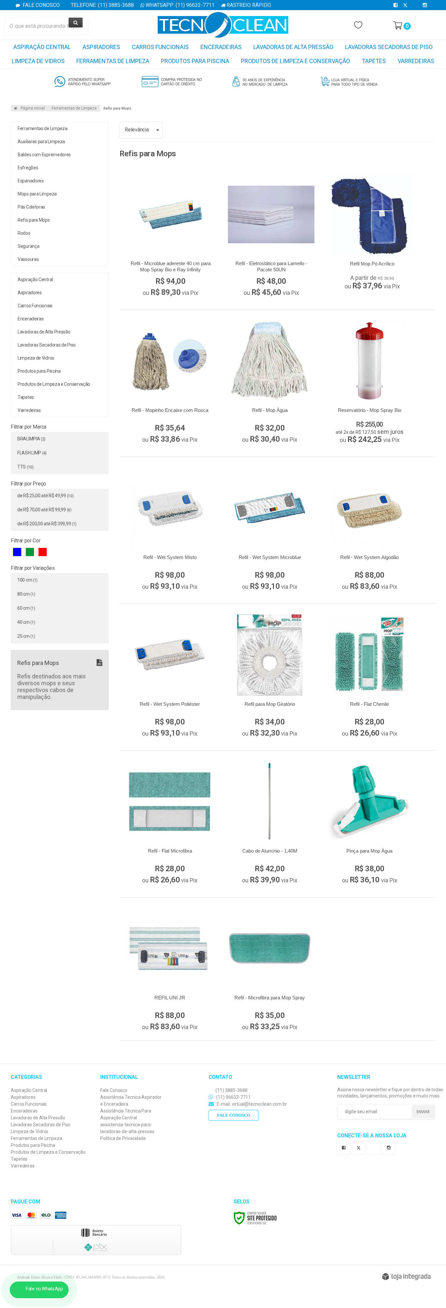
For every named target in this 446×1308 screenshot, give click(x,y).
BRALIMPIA (31, 438)
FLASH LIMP (32, 452)
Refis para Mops (34, 220)
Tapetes (19, 1159)
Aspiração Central (29, 1090)
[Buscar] (76, 22)
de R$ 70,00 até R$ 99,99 (44, 509)
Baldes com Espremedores (44, 154)
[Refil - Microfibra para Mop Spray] (270, 970)
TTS (25, 466)
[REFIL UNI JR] (170, 970)
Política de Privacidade (123, 1138)
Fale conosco (233, 1115)
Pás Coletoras (31, 207)
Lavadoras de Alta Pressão (38, 1117)
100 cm (27, 580)
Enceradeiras (24, 1110)
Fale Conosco (40, 5)
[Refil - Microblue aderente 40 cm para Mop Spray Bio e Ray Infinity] (170, 236)
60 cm (26, 608)
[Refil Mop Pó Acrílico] (372, 233)
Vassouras (28, 259)
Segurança (28, 246)
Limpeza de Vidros (29, 1131)
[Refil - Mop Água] (270, 383)
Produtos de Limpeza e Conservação (48, 1152)
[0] (397, 25)
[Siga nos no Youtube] (416, 5)
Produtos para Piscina (33, 1145)
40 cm (26, 622)
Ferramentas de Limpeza (74, 108)
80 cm (26, 594)
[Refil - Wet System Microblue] (270, 530)
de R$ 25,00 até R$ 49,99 (45, 495)
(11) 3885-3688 (231, 1090)
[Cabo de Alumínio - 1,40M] (270, 823)
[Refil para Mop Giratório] (270, 677)
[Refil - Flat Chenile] (370, 677)
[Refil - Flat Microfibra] (170, 823)
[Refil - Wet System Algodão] (370, 530)
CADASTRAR (415, 1112)
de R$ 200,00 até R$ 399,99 (46, 523)
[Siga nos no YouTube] (374, 1147)
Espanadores (31, 180)
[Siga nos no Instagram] (426, 5)
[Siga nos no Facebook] (397, 5)
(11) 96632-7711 (233, 1097)
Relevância (137, 130)
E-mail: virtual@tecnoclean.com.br (251, 1104)
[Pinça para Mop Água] (370, 823)
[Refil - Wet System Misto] (170, 530)
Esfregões (28, 167)
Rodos (24, 233)
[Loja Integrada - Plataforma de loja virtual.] (406, 1276)
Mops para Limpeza (37, 193)
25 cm (26, 636)
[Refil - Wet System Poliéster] (170, 677)
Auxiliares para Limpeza (41, 141)
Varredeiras (23, 1165)
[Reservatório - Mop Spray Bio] (370, 383)
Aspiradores (23, 1097)
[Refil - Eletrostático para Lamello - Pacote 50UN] (271, 236)
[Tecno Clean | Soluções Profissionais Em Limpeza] (222, 25)
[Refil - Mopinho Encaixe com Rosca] (170, 383)
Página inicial (33, 108)
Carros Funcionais (29, 1104)
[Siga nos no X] (406, 5)
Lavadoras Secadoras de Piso (41, 1124)
